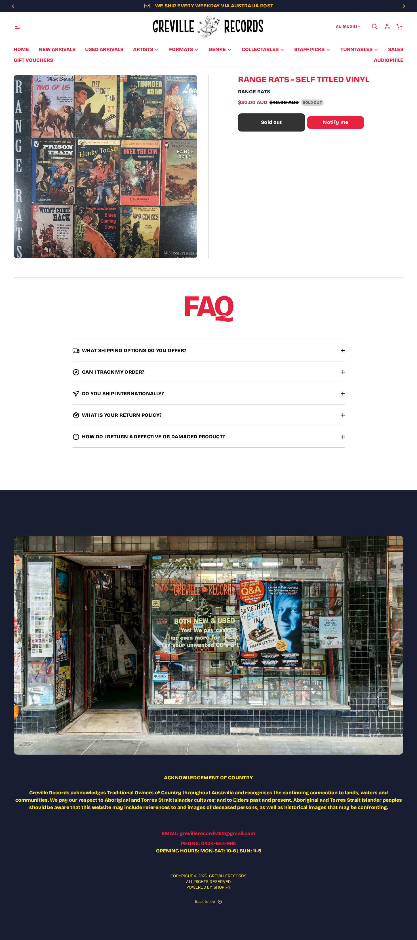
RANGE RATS (254, 92)
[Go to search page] (374, 26)
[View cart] (399, 26)
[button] (374, 26)
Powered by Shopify (208, 887)
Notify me (335, 122)
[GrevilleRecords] (208, 26)
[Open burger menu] (17, 26)
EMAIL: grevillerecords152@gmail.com (208, 834)
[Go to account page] (387, 26)
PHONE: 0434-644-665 (208, 843)
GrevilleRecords (228, 876)
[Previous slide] (13, 6)
